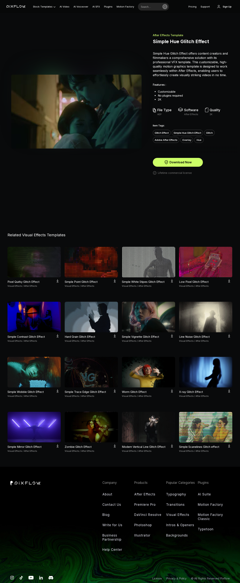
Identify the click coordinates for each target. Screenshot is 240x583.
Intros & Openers (180, 525)
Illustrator (142, 535)
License (157, 578)
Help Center (112, 549)
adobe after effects (166, 139)
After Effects (144, 494)
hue (199, 139)
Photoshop (143, 525)
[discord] (51, 578)
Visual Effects (177, 515)
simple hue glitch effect (187, 132)
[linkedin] (41, 578)
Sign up (227, 6)
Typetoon (206, 529)
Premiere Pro (145, 504)
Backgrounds (177, 535)
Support (205, 6)
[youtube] (31, 578)
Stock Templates (42, 6)
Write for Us (112, 525)
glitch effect (162, 132)
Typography (176, 494)
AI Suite (204, 494)
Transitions (175, 504)
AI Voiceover (81, 6)
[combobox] (149, 7)
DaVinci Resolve (147, 515)
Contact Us (111, 504)
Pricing (192, 6)
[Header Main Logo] (16, 6)
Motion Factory (125, 6)
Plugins (108, 6)
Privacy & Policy (176, 578)
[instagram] (12, 578)
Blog (106, 515)
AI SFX (96, 6)
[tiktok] (21, 578)
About (107, 494)
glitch (209, 132)
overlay (186, 139)
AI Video (64, 6)
